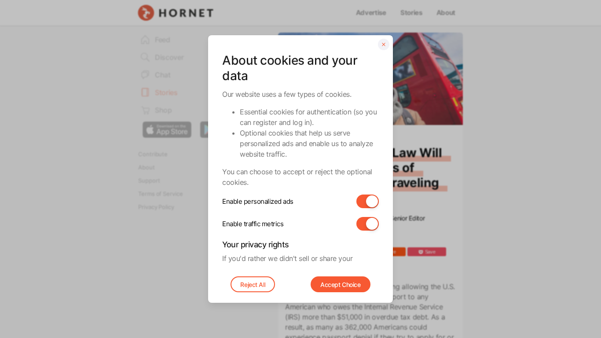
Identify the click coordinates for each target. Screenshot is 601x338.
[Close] (383, 44)
